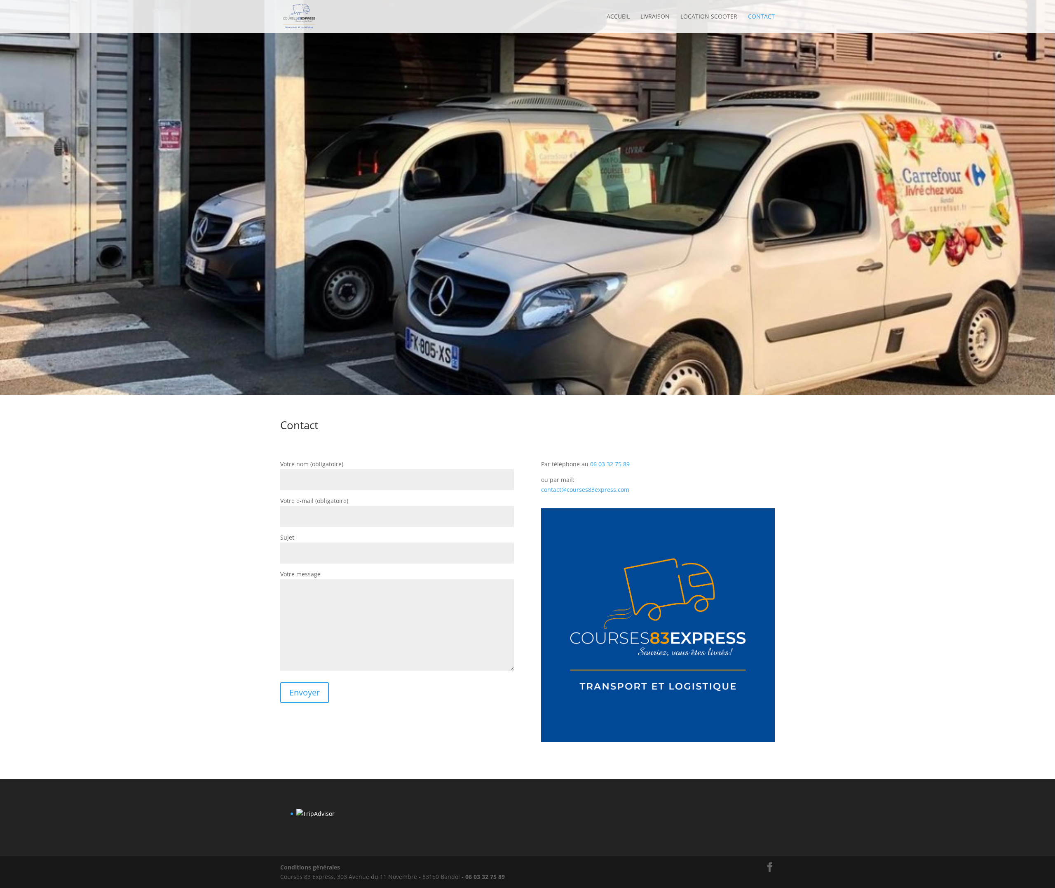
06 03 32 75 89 (610, 464)
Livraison (655, 17)
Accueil (618, 17)
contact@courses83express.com (585, 489)
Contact (761, 17)
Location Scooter (708, 17)
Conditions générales (310, 867)
